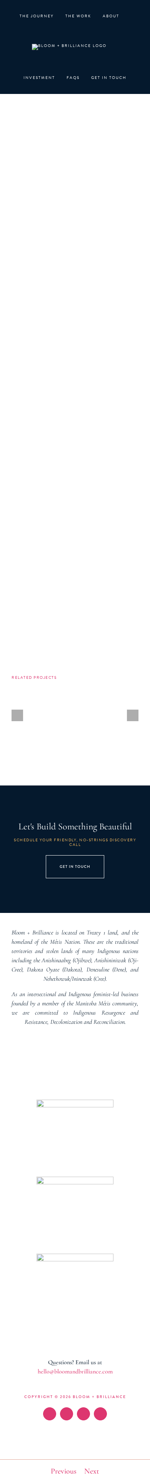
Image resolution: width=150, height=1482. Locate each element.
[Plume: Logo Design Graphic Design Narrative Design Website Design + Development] (75, 699)
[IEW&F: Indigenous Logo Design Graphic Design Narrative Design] (122, 699)
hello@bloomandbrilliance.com (75, 1371)
